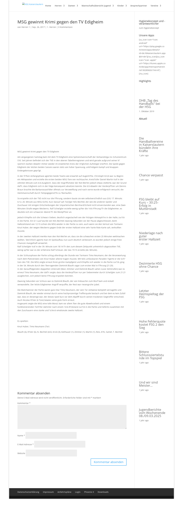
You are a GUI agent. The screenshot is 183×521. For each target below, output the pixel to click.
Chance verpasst (151, 175)
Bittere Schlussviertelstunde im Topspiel (151, 355)
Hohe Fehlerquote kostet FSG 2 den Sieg (152, 324)
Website (21, 453)
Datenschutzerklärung (28, 492)
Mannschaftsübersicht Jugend (96, 6)
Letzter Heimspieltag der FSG (151, 294)
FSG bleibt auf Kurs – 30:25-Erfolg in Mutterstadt (149, 204)
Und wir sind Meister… (148, 384)
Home (48, 6)
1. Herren (51, 27)
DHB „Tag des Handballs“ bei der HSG (149, 103)
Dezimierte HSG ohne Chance (150, 265)
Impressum (48, 492)
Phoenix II (89, 492)
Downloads (103, 492)
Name (21, 435)
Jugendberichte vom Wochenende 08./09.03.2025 (152, 412)
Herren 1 (25, 27)
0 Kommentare (65, 27)
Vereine (154, 6)
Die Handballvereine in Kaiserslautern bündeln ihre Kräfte (151, 144)
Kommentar (23, 403)
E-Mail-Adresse (25, 444)
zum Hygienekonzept (149, 28)
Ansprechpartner (138, 6)
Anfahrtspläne (64, 492)
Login (77, 492)
